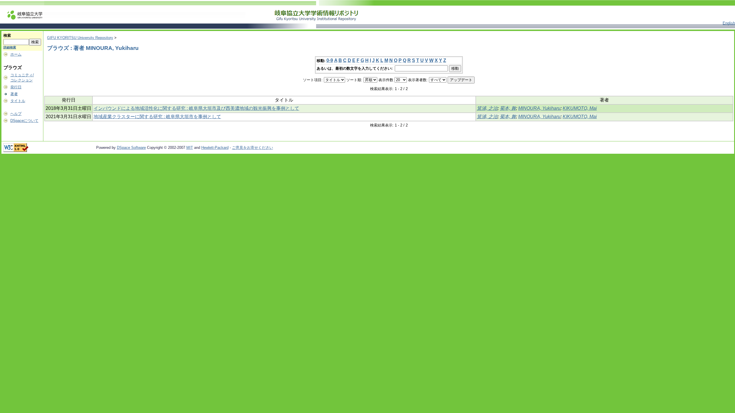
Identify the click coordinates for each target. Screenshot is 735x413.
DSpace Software (131, 147)
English (729, 23)
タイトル (17, 101)
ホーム (16, 54)
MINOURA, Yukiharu (539, 108)
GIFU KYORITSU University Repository (80, 38)
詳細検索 (9, 47)
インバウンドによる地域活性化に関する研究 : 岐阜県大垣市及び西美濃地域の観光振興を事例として (196, 108)
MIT (189, 147)
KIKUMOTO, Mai (580, 108)
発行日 (16, 87)
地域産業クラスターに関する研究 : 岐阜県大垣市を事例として (157, 116)
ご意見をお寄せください (252, 147)
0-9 (329, 60)
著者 (14, 94)
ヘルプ (16, 114)
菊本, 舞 (508, 108)
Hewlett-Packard (215, 147)
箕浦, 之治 (487, 108)
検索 (7, 35)
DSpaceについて (24, 120)
